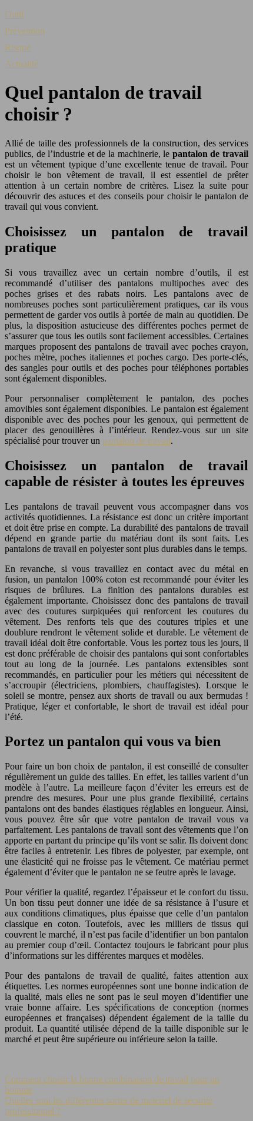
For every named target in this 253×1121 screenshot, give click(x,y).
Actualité (21, 64)
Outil (14, 14)
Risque (18, 47)
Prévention (25, 31)
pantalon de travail (136, 441)
